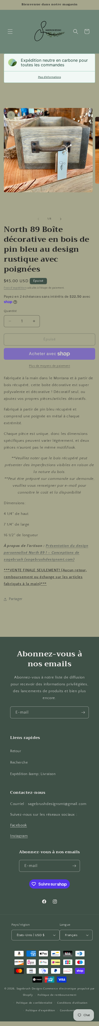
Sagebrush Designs (29, 988)
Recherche (19, 763)
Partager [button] (16, 599)
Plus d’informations (49, 76)
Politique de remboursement (57, 995)
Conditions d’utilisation (72, 1002)
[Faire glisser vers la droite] (60, 219)
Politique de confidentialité (34, 1002)
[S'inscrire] (83, 712)
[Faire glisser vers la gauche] (38, 219)
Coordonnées (69, 1010)
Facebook (18, 825)
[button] (10, 31)
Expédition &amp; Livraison (33, 774)
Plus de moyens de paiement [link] (49, 366)
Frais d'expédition (15, 288)
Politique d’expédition (40, 1010)
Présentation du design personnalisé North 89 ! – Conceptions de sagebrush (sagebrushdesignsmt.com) (46, 553)
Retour (15, 751)
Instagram (19, 836)
